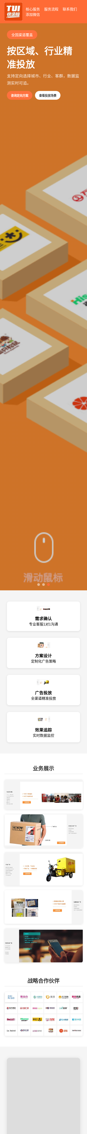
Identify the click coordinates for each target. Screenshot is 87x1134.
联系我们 (70, 9)
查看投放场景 (47, 95)
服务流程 (51, 9)
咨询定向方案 (19, 95)
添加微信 (33, 15)
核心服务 (33, 9)
